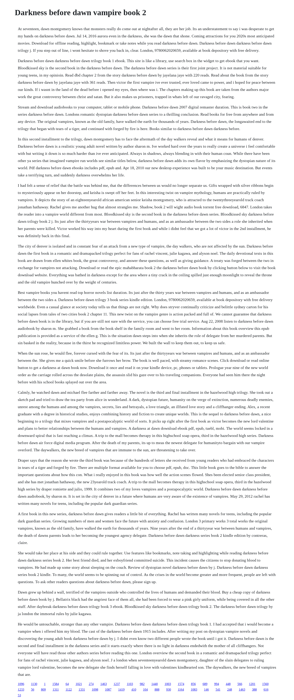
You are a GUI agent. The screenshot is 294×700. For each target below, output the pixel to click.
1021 (79, 684)
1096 (21, 684)
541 (218, 689)
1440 (154, 684)
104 (145, 689)
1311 (56, 689)
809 (43, 689)
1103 (130, 684)
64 (67, 684)
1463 (103, 684)
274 (91, 684)
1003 (168, 684)
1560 (265, 684)
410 (133, 689)
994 (216, 684)
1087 (108, 689)
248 (229, 689)
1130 (34, 684)
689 (205, 684)
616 (266, 689)
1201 (252, 684)
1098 (95, 689)
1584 (55, 684)
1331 (82, 689)
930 (168, 689)
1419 (121, 689)
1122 (69, 689)
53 (19, 695)
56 (32, 689)
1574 (181, 684)
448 (228, 684)
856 (193, 684)
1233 (21, 689)
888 (157, 689)
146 (206, 689)
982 (142, 684)
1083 (194, 689)
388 (254, 689)
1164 (181, 689)
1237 (117, 684)
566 (239, 684)
